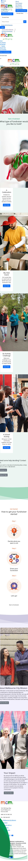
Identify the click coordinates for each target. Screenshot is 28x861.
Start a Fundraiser (21, 10)
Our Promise (19, 8)
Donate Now (19, 13)
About (17, 1)
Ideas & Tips (19, 6)
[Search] (24, 21)
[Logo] (7, 7)
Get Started (19, 5)
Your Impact (19, 3)
